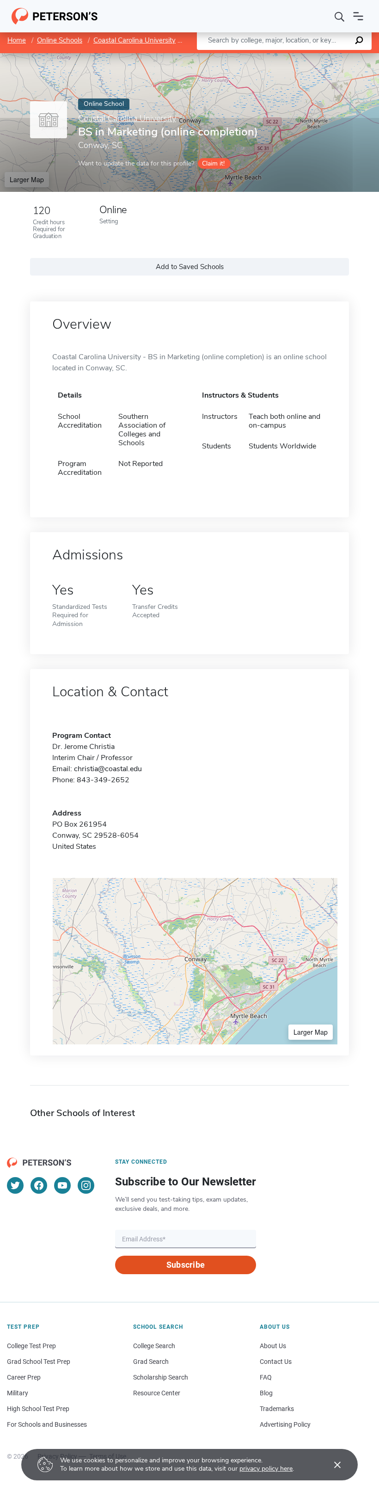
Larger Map (27, 179)
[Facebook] (39, 1185)
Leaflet (270, 57)
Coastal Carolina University (134, 40)
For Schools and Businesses (47, 1424)
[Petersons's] (55, 16)
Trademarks (277, 1408)
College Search (154, 1346)
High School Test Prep (38, 1408)
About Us (273, 1346)
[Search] (339, 16)
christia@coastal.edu (108, 769)
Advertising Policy (285, 1424)
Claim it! (213, 163)
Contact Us (276, 1361)
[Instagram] (86, 1185)
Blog (266, 1393)
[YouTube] (62, 1185)
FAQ (266, 1377)
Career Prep (24, 1377)
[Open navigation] (358, 16)
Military (17, 1393)
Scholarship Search (160, 1377)
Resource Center (156, 1393)
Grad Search (151, 1361)
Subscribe (185, 1265)
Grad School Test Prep (38, 1361)
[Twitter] (15, 1185)
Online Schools (59, 40)
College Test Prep (31, 1346)
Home (16, 40)
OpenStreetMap (316, 57)
